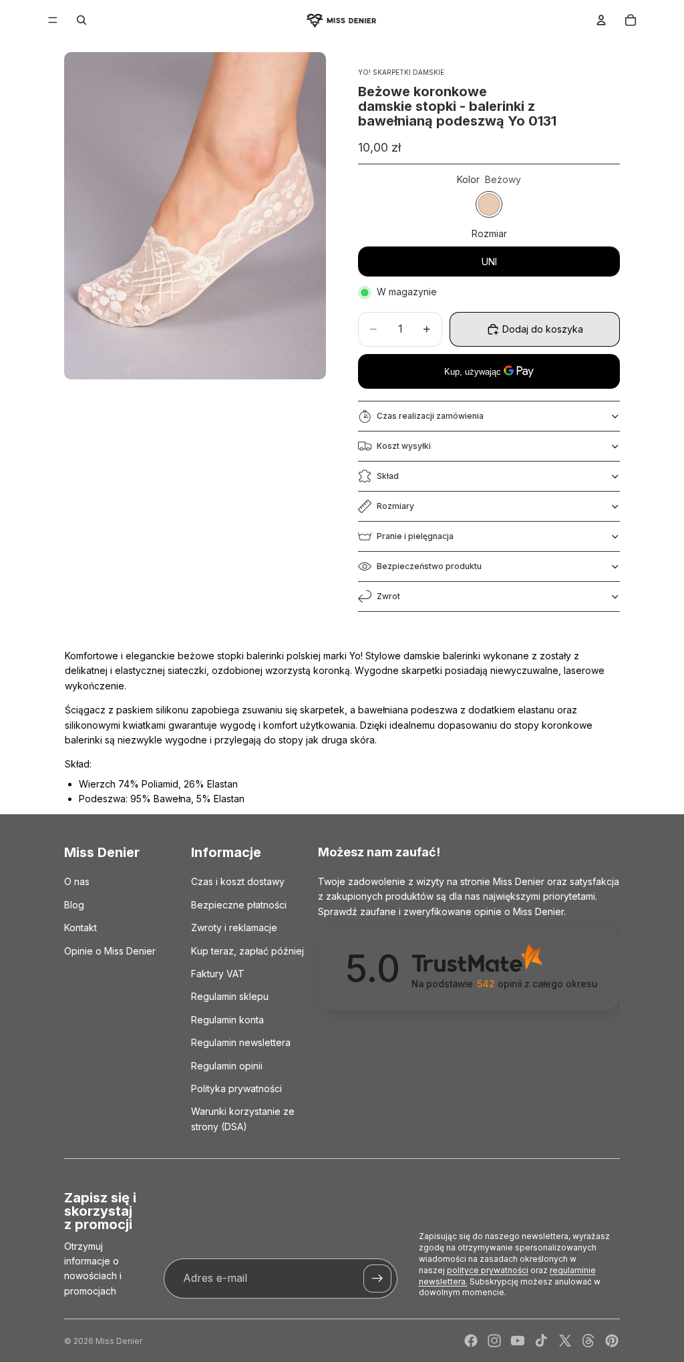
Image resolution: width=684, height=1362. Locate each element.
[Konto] (601, 20)
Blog (74, 904)
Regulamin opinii (227, 1065)
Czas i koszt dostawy (238, 881)
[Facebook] (471, 1341)
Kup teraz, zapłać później (247, 950)
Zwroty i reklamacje (234, 927)
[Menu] (52, 20)
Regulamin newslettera (241, 1042)
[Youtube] (518, 1341)
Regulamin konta (227, 1019)
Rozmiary (395, 506)
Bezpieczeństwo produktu (429, 566)
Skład (388, 476)
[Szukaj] (81, 20)
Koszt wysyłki (404, 446)
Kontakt (80, 927)
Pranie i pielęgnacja (415, 536)
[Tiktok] (541, 1341)
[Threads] (588, 1341)
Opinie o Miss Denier (110, 950)
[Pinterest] (612, 1341)
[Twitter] (565, 1341)
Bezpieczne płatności (239, 904)
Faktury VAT (217, 973)
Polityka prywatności (236, 1087)
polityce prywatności (487, 1270)
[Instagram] (494, 1341)
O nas (77, 881)
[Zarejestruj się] (377, 1278)
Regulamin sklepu (230, 996)
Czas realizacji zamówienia (430, 416)
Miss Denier (119, 1341)
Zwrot (388, 596)
